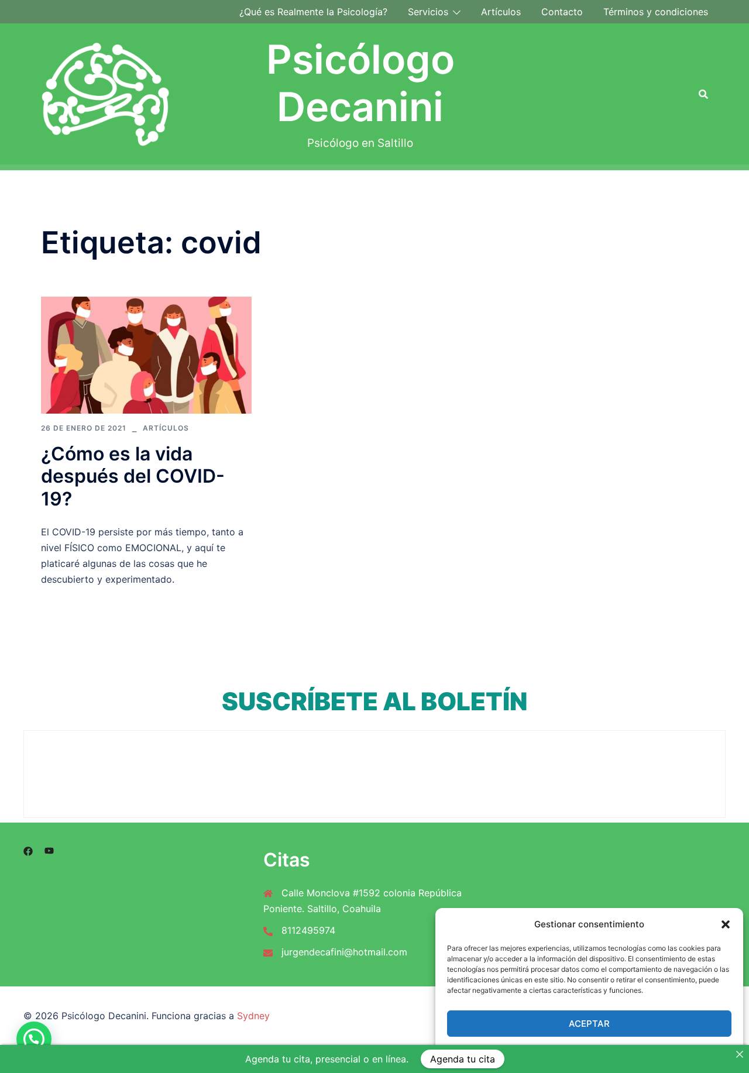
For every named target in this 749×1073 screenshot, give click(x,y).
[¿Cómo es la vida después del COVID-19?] (146, 354)
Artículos (501, 12)
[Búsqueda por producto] (703, 94)
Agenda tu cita (462, 1059)
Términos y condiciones (655, 12)
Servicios (428, 12)
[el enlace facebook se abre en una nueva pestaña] (28, 851)
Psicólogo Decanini (360, 83)
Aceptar (589, 1023)
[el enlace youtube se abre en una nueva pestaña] (49, 851)
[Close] (739, 1054)
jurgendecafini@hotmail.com (344, 952)
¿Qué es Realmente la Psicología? (313, 12)
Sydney (253, 1016)
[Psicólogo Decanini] (105, 94)
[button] (725, 924)
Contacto (562, 12)
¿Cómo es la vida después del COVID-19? (133, 476)
